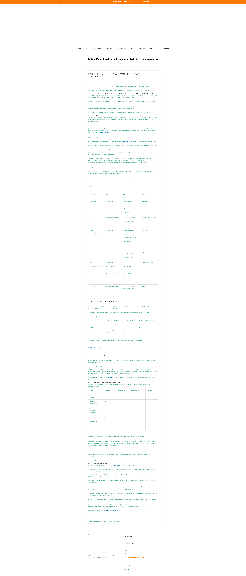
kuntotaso (112, 377)
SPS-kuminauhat (147, 1)
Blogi (132, 48)
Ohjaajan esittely (122, 48)
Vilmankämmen (127, 562)
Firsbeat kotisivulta (105, 132)
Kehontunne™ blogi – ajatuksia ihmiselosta (112, 62)
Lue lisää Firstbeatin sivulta (94, 347)
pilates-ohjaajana (112, 465)
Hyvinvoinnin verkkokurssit (123, 1)
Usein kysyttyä (142, 48)
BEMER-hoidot (99, 1)
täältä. (140, 504)
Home (102, 62)
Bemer (87, 48)
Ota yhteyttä (166, 48)
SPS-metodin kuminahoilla (128, 141)
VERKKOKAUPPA (154, 48)
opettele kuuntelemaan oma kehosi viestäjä (111, 510)
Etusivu (79, 48)
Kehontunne (126, 569)
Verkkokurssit (109, 48)
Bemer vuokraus (97, 48)
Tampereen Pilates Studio (129, 565)
